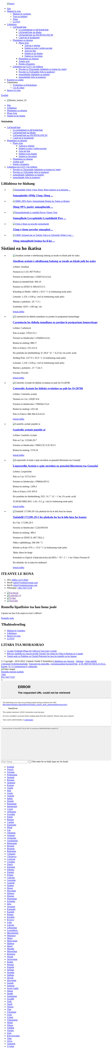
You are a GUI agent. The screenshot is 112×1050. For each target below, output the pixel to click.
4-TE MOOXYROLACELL (92, 664)
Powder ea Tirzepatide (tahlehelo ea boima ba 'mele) (43, 69)
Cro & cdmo (18, 87)
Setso (15, 19)
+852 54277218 (24, 588)
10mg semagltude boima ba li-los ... (34, 240)
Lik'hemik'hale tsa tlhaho (30, 32)
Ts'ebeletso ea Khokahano (25, 85)
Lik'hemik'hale (19, 27)
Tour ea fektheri (20, 16)
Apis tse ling (30, 51)
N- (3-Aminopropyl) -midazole (22, 666)
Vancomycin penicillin (39, 664)
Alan (3, 674)
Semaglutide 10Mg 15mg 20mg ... (33, 195)
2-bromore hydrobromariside (14, 664)
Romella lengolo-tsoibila (12, 672)
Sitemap (79, 661)
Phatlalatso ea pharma (23, 40)
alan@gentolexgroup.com (25, 585)
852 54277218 (8, 677)
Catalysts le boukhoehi (29, 37)
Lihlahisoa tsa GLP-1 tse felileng (28, 66)
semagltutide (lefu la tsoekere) (32, 77)
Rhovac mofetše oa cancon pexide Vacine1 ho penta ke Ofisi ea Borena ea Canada (45, 653)
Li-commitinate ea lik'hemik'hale (34, 29)
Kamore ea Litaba (15, 80)
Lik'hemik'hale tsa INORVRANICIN (36, 35)
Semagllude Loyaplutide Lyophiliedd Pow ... (39, 218)
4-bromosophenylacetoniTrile (63, 664)
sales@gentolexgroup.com (25, 582)
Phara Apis (24, 43)
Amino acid (24, 61)
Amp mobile (91, 661)
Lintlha (21, 311)
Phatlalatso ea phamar (29, 58)
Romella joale (7, 618)
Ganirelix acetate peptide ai (29, 429)
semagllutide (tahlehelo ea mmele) (34, 74)
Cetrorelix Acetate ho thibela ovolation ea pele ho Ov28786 (48, 388)
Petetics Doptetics (27, 64)
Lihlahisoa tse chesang (63, 661)
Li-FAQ (16, 22)
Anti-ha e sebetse (32, 45)
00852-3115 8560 (20, 580)
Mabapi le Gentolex (22, 14)
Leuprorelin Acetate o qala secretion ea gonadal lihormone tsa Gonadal (55, 465)
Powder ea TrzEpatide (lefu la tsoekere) (37, 72)
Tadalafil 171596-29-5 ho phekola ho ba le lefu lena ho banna (49, 517)
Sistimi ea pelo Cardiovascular (38, 48)
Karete (4, 666)
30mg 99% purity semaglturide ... (33, 206)
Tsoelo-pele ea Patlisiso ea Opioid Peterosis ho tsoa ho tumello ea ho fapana (42, 656)
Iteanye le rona (14, 90)
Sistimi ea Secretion (33, 56)
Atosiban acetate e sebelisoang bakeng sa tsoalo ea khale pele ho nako (54, 261)
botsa (15, 311)
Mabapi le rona (14, 11)
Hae (9, 8)
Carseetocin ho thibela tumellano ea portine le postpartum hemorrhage (55, 322)
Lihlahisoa (12, 24)
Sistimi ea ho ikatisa (33, 53)
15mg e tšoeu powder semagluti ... (33, 229)
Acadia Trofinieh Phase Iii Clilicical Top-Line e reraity (32, 651)
